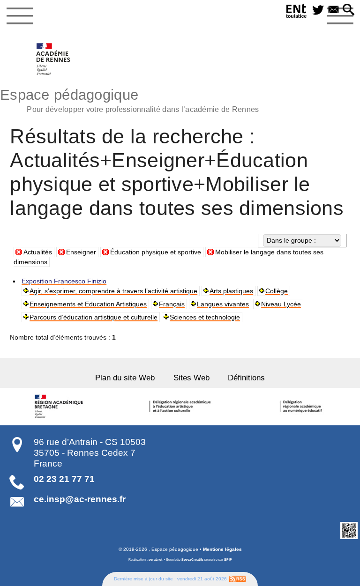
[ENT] (296, 12)
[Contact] (333, 10)
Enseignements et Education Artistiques (88, 304)
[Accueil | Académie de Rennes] (60, 406)
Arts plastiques (231, 291)
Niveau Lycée (281, 304)
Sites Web (191, 377)
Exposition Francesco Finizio (64, 281)
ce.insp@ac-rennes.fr (80, 499)
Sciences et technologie (205, 317)
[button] (348, 10)
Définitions (246, 377)
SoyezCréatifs (192, 559)
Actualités (37, 252)
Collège (276, 291)
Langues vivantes (223, 304)
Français (172, 304)
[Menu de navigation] (20, 16)
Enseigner (81, 252)
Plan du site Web (125, 377)
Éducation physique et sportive (155, 252)
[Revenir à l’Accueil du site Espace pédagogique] (53, 59)
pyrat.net (155, 559)
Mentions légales (222, 549)
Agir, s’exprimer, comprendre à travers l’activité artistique (113, 291)
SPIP (228, 559)
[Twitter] (318, 10)
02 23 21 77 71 (64, 479)
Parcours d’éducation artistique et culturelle (94, 317)
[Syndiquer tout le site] (237, 578)
